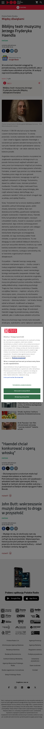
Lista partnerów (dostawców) (13, 377)
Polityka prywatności (18, 358)
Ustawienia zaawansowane (22, 385)
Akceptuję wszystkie (22, 397)
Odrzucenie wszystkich (22, 391)
